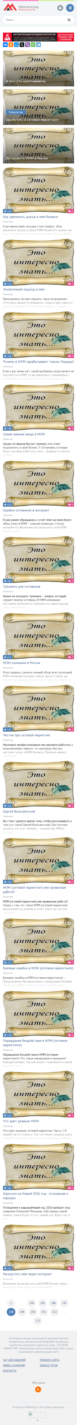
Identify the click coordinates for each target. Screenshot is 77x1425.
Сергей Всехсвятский (19, 811)
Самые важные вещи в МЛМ (24, 434)
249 (22, 1312)
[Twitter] (22, 44)
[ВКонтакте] (5, 44)
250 (32, 1312)
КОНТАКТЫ (9, 1370)
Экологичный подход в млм (23, 289)
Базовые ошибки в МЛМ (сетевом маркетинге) (38, 968)
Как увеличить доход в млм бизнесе (30, 217)
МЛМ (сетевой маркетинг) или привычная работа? (34, 889)
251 (43, 1312)
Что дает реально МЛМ (21, 1121)
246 (53, 1303)
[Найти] (69, 20)
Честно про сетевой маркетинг (27, 735)
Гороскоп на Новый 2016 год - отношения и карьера (35, 1195)
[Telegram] (38, 44)
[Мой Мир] (16, 44)
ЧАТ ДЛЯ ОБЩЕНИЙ (14, 1360)
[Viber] (27, 44)
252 (54, 1312)
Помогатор (8, 221)
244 (31, 1303)
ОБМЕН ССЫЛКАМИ (14, 1365)
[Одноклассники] (10, 44)
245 (42, 1303)
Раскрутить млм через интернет (27, 1274)
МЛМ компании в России (21, 663)
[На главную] (20, 8)
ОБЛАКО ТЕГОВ (49, 1365)
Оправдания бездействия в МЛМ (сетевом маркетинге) (35, 1042)
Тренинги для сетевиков (21, 586)
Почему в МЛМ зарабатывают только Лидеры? (38, 361)
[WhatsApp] (33, 44)
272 (38, 1321)
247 (64, 1303)
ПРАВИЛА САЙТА (49, 1360)
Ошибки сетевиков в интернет (26, 510)
